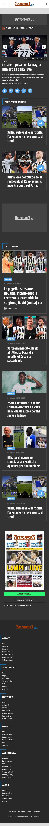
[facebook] (4, 90)
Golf (3, 684)
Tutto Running (7, 681)
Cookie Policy (7, 769)
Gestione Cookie (8, 772)
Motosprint (6, 710)
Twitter (29, 811)
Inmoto (5, 708)
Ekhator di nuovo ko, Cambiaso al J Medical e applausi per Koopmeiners (23, 462)
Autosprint (6, 705)
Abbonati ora (24, 594)
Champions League (9, 652)
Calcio (15, 28)
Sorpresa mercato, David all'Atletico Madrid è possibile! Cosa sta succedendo (22, 354)
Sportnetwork (7, 716)
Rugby (4, 676)
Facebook (12, 811)
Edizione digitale (8, 740)
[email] (23, 90)
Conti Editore (7, 719)
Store (4, 743)
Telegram (36, 811)
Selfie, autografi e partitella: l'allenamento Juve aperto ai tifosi (25, 136)
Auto (4, 702)
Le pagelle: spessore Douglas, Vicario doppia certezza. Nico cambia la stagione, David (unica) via (23, 296)
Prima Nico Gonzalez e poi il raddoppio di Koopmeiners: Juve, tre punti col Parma (24, 181)
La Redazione (7, 761)
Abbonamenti (7, 734)
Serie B (5, 649)
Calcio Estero (7, 657)
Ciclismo (5, 678)
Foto (9, 28)
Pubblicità (6, 790)
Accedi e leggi (23, 605)
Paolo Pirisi (12, 308)
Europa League (7, 654)
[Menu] (3, 4)
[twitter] (17, 90)
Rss (3, 732)
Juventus (31, 28)
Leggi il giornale (25, 600)
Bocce (4, 687)
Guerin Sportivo (8, 713)
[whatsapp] (11, 90)
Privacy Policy (7, 775)
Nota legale (6, 766)
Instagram (21, 811)
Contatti (5, 758)
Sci (3, 673)
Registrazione (7, 793)
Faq (3, 764)
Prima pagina (7, 737)
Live (3, 643)
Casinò (4, 801)
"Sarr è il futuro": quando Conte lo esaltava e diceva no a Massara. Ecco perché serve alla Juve (23, 409)
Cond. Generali (7, 777)
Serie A (22, 28)
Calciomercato (7, 660)
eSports (5, 689)
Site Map (5, 796)
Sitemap (5, 745)
